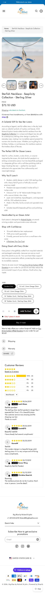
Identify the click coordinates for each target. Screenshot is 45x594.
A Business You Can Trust (15, 241)
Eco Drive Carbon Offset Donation (21, 329)
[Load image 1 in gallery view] (11, 85)
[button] (3, 11)
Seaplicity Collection (9, 134)
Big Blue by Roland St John (18, 584)
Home (6, 28)
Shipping (5, 110)
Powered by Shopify (36, 584)
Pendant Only (8, 286)
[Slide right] (41, 86)
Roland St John (26, 219)
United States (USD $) (22, 558)
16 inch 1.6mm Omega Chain (29, 286)
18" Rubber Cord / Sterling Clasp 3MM (17, 301)
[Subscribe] (37, 539)
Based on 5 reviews (12, 371)
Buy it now (21, 322)
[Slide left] (4, 86)
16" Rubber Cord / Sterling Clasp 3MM (17, 296)
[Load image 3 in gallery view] (33, 85)
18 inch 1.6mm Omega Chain (14, 291)
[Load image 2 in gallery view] (22, 85)
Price (4, 102)
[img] (17, 401)
